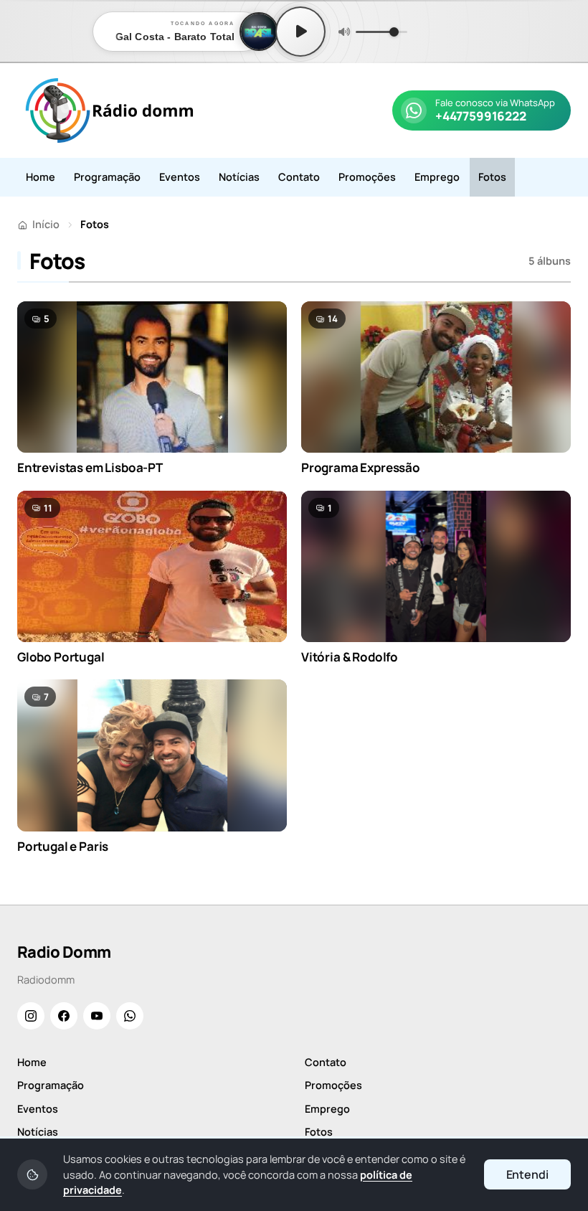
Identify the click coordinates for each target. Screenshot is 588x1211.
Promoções (367, 177)
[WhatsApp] (129, 1015)
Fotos (492, 177)
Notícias (239, 177)
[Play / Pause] (300, 31)
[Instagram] (30, 1015)
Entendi (527, 1174)
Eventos (179, 177)
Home (40, 177)
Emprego (437, 177)
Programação (107, 177)
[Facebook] (63, 1015)
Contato (299, 177)
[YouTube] (96, 1015)
